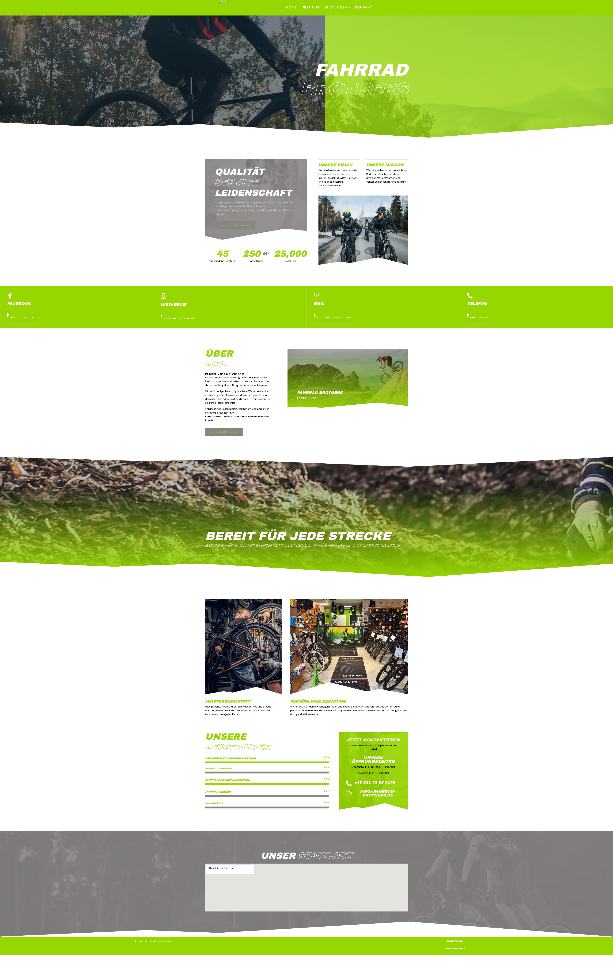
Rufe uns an (479, 317)
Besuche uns (307, 398)
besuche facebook (24, 317)
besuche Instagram (179, 318)
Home (291, 7)
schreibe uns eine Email (335, 317)
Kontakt (363, 7)
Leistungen (335, 7)
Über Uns (311, 7)
